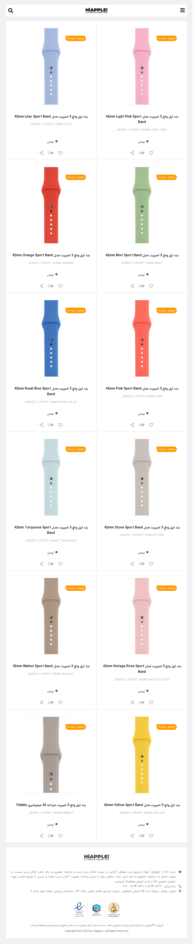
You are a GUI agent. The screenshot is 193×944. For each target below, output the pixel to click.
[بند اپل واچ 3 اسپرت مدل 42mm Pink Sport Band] (142, 303)
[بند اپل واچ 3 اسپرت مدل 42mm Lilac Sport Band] (51, 31)
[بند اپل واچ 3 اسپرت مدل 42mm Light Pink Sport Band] (142, 31)
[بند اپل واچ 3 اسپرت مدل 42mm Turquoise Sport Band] (51, 442)
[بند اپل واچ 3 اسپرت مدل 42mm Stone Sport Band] (142, 442)
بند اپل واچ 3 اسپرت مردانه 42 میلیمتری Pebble (51, 805)
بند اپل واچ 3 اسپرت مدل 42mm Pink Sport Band (142, 388)
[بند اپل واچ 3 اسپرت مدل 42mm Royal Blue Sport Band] (51, 303)
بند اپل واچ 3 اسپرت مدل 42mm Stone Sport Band (142, 527)
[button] (10, 10)
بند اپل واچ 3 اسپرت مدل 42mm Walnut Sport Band (51, 666)
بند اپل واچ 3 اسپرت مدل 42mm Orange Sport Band (51, 255)
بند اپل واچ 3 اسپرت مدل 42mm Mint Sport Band (142, 255)
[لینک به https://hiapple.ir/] (96, 857)
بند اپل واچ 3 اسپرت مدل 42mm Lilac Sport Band (51, 117)
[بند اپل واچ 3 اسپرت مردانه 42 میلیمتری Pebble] (51, 719)
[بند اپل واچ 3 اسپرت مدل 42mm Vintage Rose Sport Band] (142, 581)
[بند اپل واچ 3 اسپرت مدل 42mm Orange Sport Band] (51, 170)
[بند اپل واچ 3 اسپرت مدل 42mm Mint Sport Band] (142, 170)
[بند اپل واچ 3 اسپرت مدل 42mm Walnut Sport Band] (51, 581)
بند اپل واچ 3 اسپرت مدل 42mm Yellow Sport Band (142, 805)
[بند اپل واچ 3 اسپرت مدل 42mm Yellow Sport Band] (142, 719)
